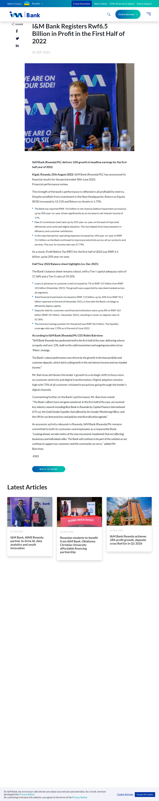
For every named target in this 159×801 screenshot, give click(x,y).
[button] (33, 3)
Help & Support (144, 3)
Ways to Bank (100, 3)
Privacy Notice (27, 794)
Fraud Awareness (81, 3)
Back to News (49, 469)
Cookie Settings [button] (125, 794)
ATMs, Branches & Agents (122, 3)
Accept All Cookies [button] (145, 794)
